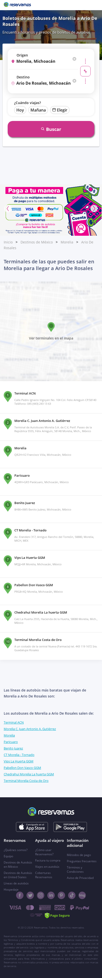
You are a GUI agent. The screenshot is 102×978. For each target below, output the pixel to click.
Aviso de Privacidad (80, 878)
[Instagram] (40, 895)
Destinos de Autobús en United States (18, 875)
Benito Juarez (13, 748)
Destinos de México (37, 242)
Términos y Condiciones (75, 869)
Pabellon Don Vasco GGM (22, 767)
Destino (23, 77)
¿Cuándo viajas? (27, 102)
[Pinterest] (61, 895)
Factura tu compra (47, 860)
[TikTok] (72, 895)
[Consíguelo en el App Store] (32, 827)
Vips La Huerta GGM (18, 761)
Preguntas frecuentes (82, 861)
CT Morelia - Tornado (19, 754)
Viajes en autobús (47, 866)
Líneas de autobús (16, 883)
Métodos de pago (79, 855)
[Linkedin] (51, 895)
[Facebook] (20, 895)
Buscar (53, 129)
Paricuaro (11, 742)
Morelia (67, 242)
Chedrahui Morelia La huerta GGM (29, 774)
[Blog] (82, 895)
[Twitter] (30, 895)
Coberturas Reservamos (43, 875)
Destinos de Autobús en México (18, 864)
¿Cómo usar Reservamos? (44, 852)
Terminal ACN (14, 722)
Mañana (38, 110)
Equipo (8, 856)
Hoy (20, 110)
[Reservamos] (17, 5)
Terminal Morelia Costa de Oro (26, 780)
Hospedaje (11, 889)
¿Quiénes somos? (15, 850)
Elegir (62, 110)
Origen (22, 55)
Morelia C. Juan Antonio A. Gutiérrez (30, 729)
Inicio (8, 242)
